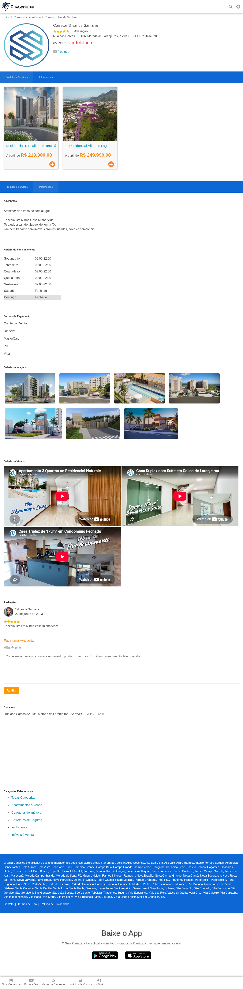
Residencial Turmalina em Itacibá (31, 146)
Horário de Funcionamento (19, 249)
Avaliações (10, 602)
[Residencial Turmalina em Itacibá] (31, 139)
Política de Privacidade (55, 904)
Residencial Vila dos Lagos (89, 146)
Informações (46, 77)
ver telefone (80, 42)
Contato (8, 904)
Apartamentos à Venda (26, 805)
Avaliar (12, 690)
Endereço (9, 707)
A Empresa (10, 200)
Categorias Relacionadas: (19, 791)
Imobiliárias (19, 827)
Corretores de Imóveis (26, 812)
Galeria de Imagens (15, 367)
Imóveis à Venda (22, 834)
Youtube (63, 51)
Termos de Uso (27, 904)
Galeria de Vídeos (14, 461)
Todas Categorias (23, 797)
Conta (99, 983)
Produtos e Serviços (17, 77)
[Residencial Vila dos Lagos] (90, 139)
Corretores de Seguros (26, 820)
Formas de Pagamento (17, 316)
